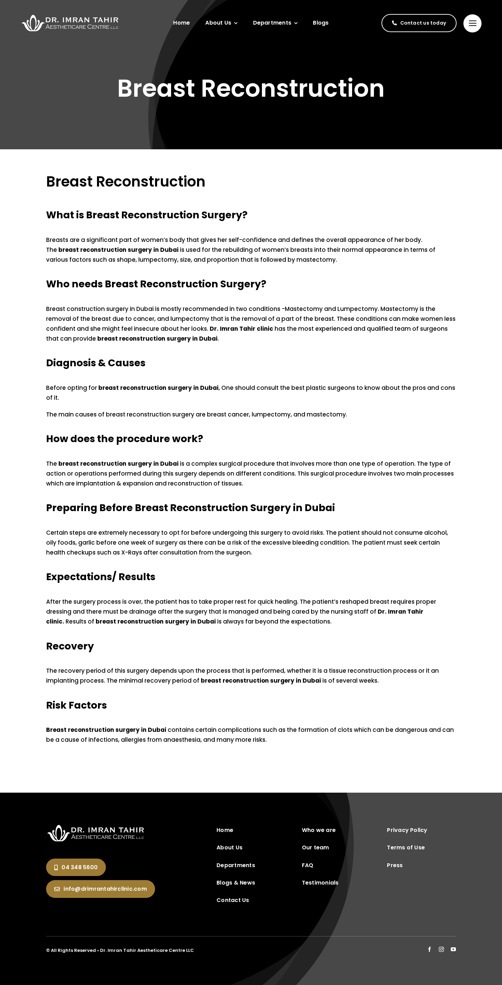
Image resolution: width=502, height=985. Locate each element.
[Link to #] (472, 23)
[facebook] (429, 949)
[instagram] (441, 949)
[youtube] (453, 949)
